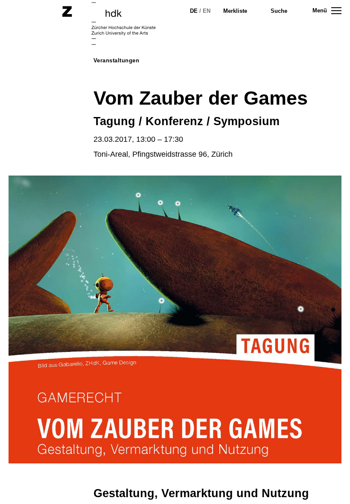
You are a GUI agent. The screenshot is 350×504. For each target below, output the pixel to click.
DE (194, 11)
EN (206, 11)
